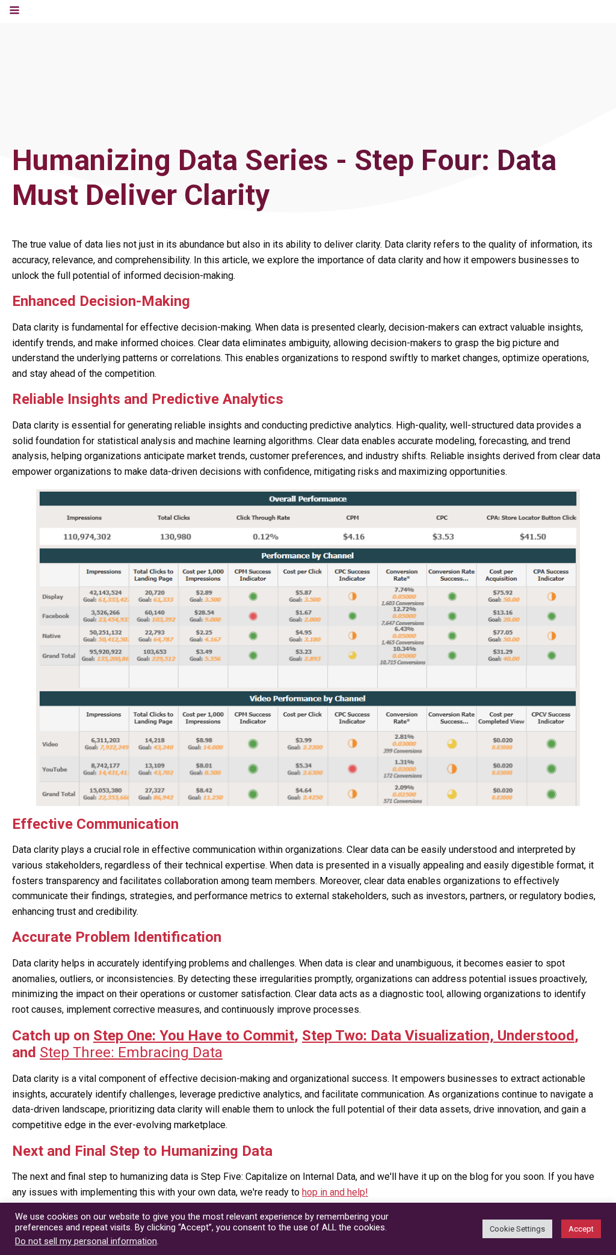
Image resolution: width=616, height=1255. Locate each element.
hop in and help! (335, 1192)
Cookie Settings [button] (517, 1228)
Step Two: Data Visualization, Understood (438, 1035)
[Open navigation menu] (14, 11)
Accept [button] (581, 1228)
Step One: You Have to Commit (193, 1035)
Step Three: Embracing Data (131, 1052)
